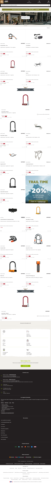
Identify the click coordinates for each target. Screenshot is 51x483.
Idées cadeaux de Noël (39, 468)
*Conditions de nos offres (9, 463)
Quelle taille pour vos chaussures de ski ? (20, 472)
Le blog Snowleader (4, 437)
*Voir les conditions (38, 201)
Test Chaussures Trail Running (36, 479)
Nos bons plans (12, 468)
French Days (24, 468)
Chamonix (6, 402)
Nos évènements (4, 435)
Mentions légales (42, 463)
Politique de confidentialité (28, 463)
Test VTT (20, 479)
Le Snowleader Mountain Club (6, 422)
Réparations (3, 430)
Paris (13, 402)
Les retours (3, 426)
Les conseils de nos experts (6, 420)
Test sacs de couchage (14, 479)
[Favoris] (1, 56)
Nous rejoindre (3, 439)
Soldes (16, 468)
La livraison (3, 424)
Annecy (2, 402)
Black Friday (19, 468)
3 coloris (5, 83)
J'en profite (37, 9)
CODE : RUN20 (31, 9)
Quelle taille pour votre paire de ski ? (8, 472)
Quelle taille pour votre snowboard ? (44, 472)
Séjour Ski (30, 479)
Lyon (10, 402)
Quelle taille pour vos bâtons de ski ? (32, 472)
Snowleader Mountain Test (31, 468)
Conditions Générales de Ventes (19, 463)
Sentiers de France (25, 479)
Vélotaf (4, 11)
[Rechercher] (49, 4)
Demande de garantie (4, 428)
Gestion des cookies (36, 463)
